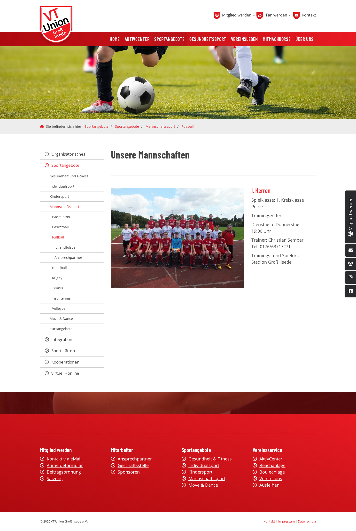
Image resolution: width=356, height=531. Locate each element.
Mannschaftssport (160, 126)
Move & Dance (61, 318)
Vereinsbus (270, 478)
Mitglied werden (236, 15)
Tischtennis (61, 298)
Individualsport (62, 186)
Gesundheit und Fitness (69, 176)
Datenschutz (307, 521)
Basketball (60, 227)
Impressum (286, 521)
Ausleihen (269, 485)
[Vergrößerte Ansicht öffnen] (177, 238)
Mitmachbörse (277, 39)
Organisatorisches (68, 154)
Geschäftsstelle (133, 465)
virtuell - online (65, 373)
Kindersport (59, 196)
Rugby (57, 278)
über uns (304, 39)
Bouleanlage (272, 472)
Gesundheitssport (207, 39)
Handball (59, 267)
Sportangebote (169, 39)
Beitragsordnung (64, 472)
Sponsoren (129, 472)
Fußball (188, 126)
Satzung (55, 478)
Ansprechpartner (68, 257)
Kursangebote (61, 328)
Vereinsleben (244, 39)
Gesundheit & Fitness (210, 459)
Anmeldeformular (65, 465)
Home (115, 39)
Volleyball (60, 308)
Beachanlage (272, 465)
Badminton (61, 216)
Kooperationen (65, 362)
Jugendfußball (65, 247)
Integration (61, 339)
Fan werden (276, 15)
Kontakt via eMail (64, 459)
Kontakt (309, 15)
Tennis (57, 288)
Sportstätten (63, 350)
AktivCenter (137, 39)
